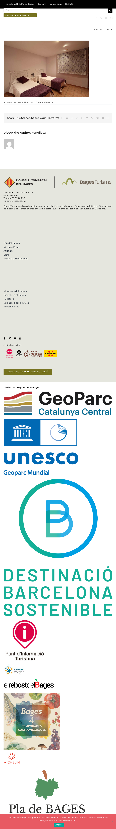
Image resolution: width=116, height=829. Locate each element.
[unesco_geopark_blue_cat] (41, 420)
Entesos (59, 825)
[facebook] (96, 18)
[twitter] (101, 18)
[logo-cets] (14, 665)
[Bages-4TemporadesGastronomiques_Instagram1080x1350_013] (32, 694)
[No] (112, 821)
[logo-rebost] (29, 679)
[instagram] (111, 18)
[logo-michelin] (12, 753)
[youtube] (106, 18)
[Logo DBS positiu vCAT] (58, 480)
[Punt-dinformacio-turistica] (25, 620)
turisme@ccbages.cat (15, 201)
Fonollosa (11, 102)
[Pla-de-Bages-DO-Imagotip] (47, 767)
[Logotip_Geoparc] (58, 392)
